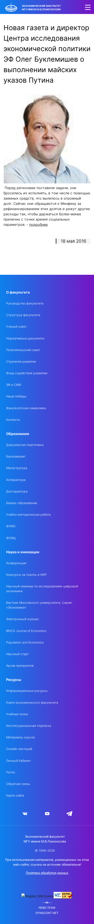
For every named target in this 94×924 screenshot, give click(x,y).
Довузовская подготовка (25, 445)
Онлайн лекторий (19, 749)
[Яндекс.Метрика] (37, 896)
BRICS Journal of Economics (26, 631)
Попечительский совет (23, 350)
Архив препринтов (20, 665)
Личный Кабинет (18, 760)
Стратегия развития (21, 361)
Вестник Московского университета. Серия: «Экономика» (39, 605)
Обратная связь (18, 784)
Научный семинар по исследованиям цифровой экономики (42, 588)
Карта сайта (15, 795)
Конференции (16, 563)
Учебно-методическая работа (28, 514)
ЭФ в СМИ (13, 384)
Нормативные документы (25, 338)
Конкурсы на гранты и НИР (26, 574)
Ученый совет (16, 326)
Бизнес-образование (21, 503)
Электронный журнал (22, 619)
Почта (10, 772)
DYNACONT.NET (47, 913)
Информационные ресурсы (27, 691)
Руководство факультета (25, 303)
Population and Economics (25, 642)
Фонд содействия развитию (26, 373)
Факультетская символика (26, 408)
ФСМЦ (11, 538)
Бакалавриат (15, 456)
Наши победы (16, 396)
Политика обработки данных (47, 873)
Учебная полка (17, 714)
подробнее (38, 224)
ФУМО (11, 526)
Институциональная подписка (28, 725)
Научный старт (17, 654)
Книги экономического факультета (32, 702)
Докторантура (17, 491)
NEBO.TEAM (47, 907)
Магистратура (16, 468)
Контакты (13, 419)
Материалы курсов (20, 737)
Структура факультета (23, 315)
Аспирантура (16, 480)
